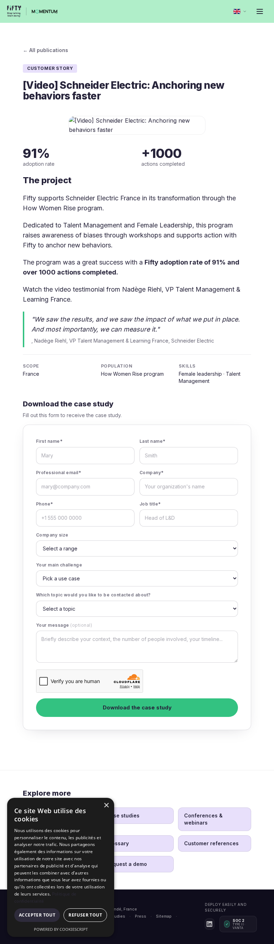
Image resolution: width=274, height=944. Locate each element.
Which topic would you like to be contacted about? (93, 594)
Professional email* (58, 472)
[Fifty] (14, 11)
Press (140, 916)
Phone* (44, 504)
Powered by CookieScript (61, 929)
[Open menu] (260, 11)
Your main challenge (59, 565)
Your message (64, 625)
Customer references (211, 843)
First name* (49, 441)
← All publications (45, 50)
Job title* (150, 504)
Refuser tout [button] (85, 915)
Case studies (122, 815)
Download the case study (137, 707)
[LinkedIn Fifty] (209, 924)
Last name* (152, 441)
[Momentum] (44, 11)
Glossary (117, 843)
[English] (240, 11)
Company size (52, 535)
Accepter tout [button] (37, 915)
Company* (151, 472)
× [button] (106, 805)
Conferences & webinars (203, 819)
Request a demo (126, 864)
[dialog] (60, 867)
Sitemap (164, 916)
